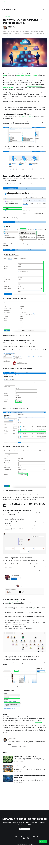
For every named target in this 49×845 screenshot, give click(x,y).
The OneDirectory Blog (9, 9)
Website (24, 746)
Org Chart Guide (6, 16)
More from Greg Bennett (12, 746)
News (38, 836)
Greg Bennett (11, 26)
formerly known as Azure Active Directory (26, 75)
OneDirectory (38, 722)
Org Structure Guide (31, 836)
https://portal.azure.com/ (28, 116)
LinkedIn (20, 746)
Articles (4, 836)
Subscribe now (25, 829)
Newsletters (44, 836)
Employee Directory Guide (13, 836)
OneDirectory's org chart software (11, 602)
